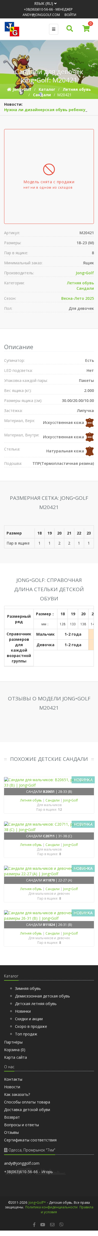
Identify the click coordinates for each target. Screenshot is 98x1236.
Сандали (85, 288)
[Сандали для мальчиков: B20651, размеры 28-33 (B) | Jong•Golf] (49, 782)
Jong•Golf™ (37, 1202)
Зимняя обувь (28, 988)
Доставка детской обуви (27, 1109)
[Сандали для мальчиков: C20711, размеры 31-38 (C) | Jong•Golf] (49, 827)
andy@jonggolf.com (41, 14)
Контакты (13, 1079)
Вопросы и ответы (21, 1124)
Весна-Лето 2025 (77, 298)
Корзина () (14, 1049)
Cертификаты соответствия (30, 1139)
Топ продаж (26, 1034)
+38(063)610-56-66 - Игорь (28, 1171)
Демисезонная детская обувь (42, 996)
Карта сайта (15, 1057)
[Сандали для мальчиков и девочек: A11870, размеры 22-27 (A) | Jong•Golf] (49, 871)
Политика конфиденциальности (51, 1207)
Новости (12, 1086)
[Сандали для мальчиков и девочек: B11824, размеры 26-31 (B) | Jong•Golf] (49, 915)
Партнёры (13, 1042)
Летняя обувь (80, 282)
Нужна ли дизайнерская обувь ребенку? (45, 109)
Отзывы (11, 1132)
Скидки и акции (29, 1018)
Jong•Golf (85, 272)
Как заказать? (17, 1094)
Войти (70, 14)
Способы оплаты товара (27, 1102)
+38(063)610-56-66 (38, 9)
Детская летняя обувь (36, 1003)
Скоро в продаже (31, 1026)
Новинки (23, 1011)
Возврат (12, 1117)
